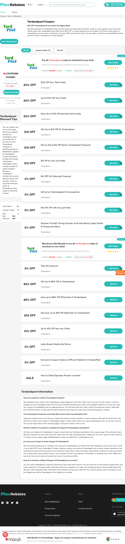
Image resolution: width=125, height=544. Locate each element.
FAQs (80, 501)
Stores (9, 16)
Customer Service (85, 508)
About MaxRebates (52, 501)
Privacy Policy (50, 508)
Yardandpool (17, 16)
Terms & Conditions (52, 515)
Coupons (3, 16)
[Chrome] (114, 4)
